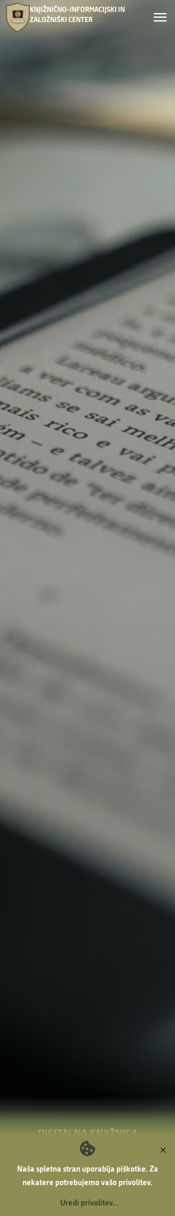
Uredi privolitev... (89, 1202)
